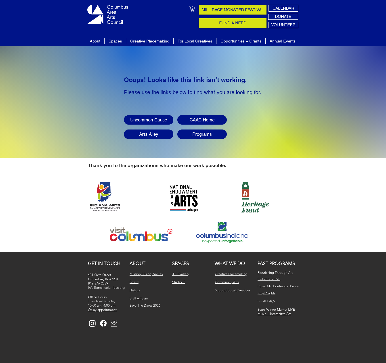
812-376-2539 (98, 283)
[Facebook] (103, 323)
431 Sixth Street (99, 275)
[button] (192, 9)
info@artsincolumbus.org (106, 287)
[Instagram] (92, 323)
